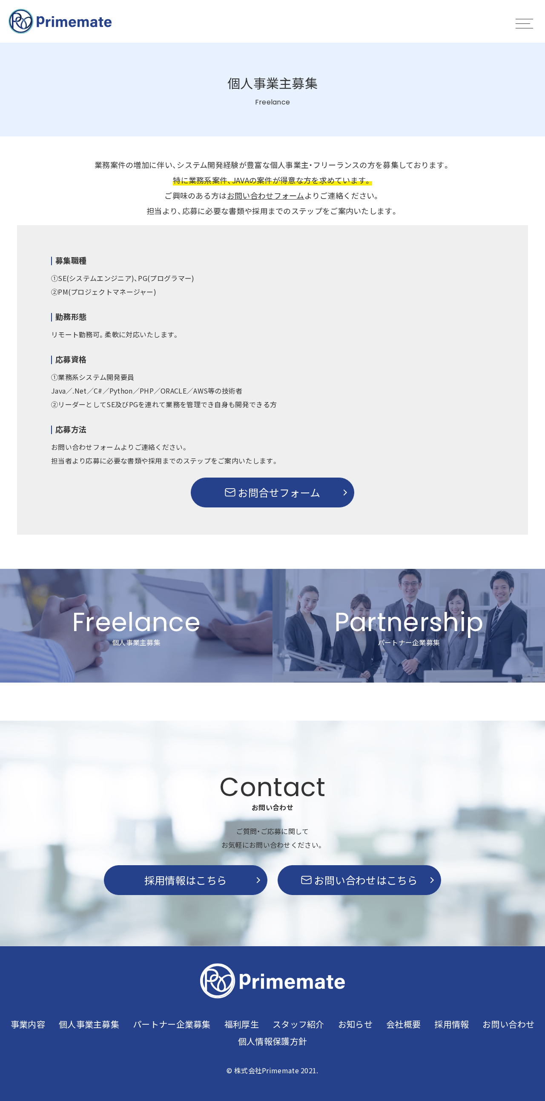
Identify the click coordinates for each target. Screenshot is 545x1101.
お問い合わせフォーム (265, 195)
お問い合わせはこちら (366, 879)
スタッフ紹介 (298, 1024)
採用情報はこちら (185, 879)
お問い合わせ (508, 1024)
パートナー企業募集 (172, 1024)
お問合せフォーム (279, 492)
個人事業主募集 (89, 1024)
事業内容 (28, 1024)
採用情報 (451, 1024)
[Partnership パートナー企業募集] (408, 680)
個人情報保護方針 (272, 1041)
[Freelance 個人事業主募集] (136, 680)
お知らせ (355, 1024)
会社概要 (403, 1024)
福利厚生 (241, 1024)
